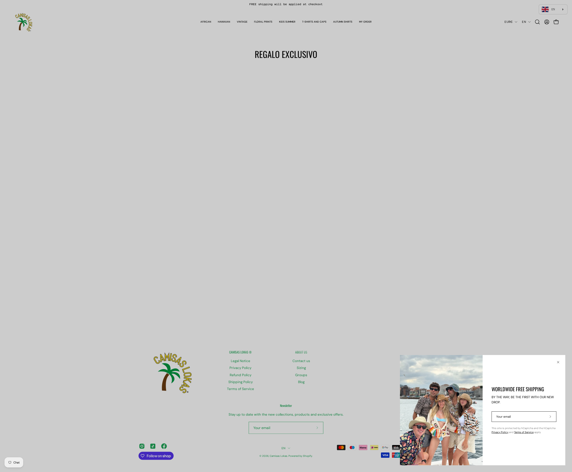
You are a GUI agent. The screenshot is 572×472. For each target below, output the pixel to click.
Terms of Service (524, 432)
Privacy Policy (500, 432)
